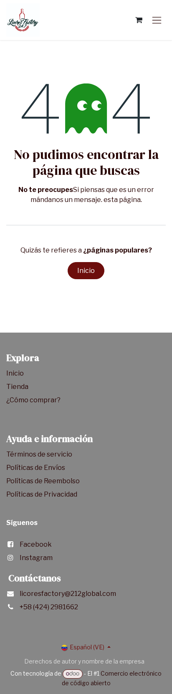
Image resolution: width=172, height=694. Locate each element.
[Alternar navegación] (157, 20)
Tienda (18, 387)
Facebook (36, 544)
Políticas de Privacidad (41, 494)
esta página (122, 200)
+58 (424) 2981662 (49, 607)
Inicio (86, 271)
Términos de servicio (39, 454)
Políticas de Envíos (35, 468)
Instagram (36, 558)
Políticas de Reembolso (43, 481)
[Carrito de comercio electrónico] (138, 20)
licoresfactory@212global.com (68, 594)
